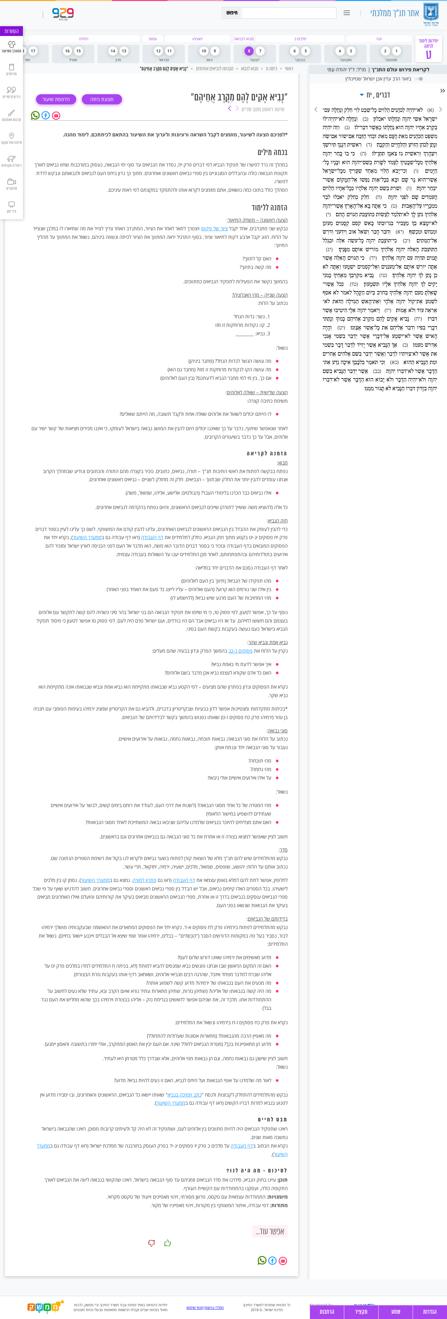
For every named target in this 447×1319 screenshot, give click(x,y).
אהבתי (167, 1243)
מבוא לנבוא (249, 68)
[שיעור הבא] (229, 109)
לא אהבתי (151, 1243)
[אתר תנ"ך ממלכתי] (404, 15)
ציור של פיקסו (214, 228)
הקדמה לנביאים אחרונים (214, 68)
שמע (395, 1312)
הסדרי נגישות (214, 1307)
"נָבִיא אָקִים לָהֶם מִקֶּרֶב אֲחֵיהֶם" (164, 69)
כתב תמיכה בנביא (185, 1094)
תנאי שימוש (195, 1307)
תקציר (361, 1312)
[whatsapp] (36, 114)
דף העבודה (152, 537)
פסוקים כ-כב (240, 650)
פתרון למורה (144, 880)
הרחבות (327, 1312)
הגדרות (430, 1312)
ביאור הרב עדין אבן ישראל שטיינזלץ (378, 78)
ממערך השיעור (87, 537)
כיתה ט (271, 68)
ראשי (288, 68)
